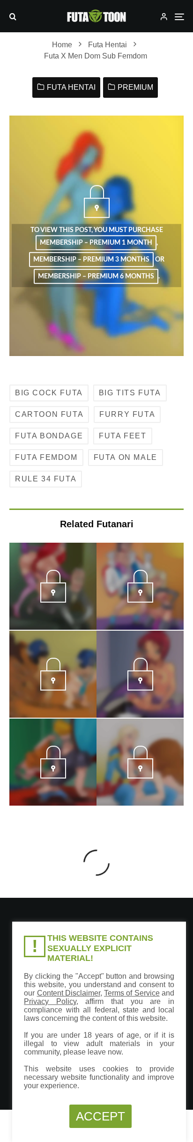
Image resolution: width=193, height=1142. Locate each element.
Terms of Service (132, 993)
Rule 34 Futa (45, 479)
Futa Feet (122, 436)
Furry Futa (127, 414)
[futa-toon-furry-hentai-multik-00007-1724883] (140, 775)
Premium (135, 87)
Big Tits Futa (130, 393)
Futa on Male (125, 457)
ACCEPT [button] (100, 1116)
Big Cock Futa (49, 393)
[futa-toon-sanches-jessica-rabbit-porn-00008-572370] (53, 599)
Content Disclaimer (68, 993)
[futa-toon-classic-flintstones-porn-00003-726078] (53, 687)
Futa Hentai (71, 87)
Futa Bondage (49, 436)
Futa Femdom (46, 457)
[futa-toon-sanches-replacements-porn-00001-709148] (140, 599)
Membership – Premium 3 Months (91, 259)
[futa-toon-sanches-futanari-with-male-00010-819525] (53, 775)
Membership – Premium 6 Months (96, 276)
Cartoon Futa (49, 414)
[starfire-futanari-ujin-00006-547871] (140, 687)
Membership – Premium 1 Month (96, 243)
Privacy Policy (50, 1001)
